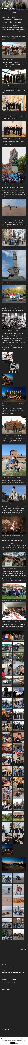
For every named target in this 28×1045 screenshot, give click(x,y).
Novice (6, 956)
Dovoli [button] (12, 1043)
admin (13, 17)
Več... (16, 1043)
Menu (14, 12)
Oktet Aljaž (9, 8)
